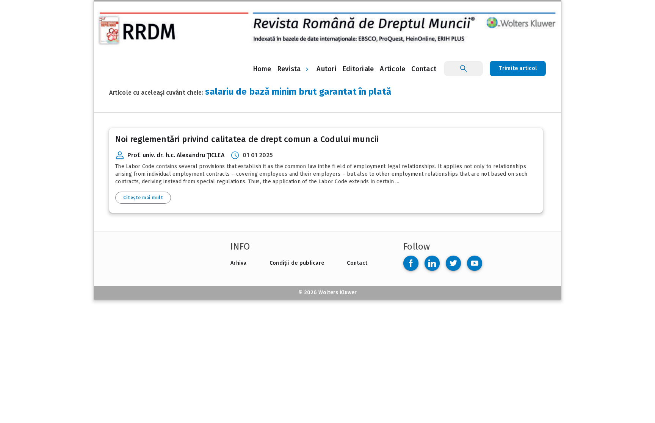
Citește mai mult (143, 197)
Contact (357, 263)
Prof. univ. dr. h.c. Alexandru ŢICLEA (175, 155)
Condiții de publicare (297, 263)
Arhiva (238, 263)
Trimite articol (518, 68)
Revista (289, 69)
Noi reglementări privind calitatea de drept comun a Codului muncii (246, 139)
